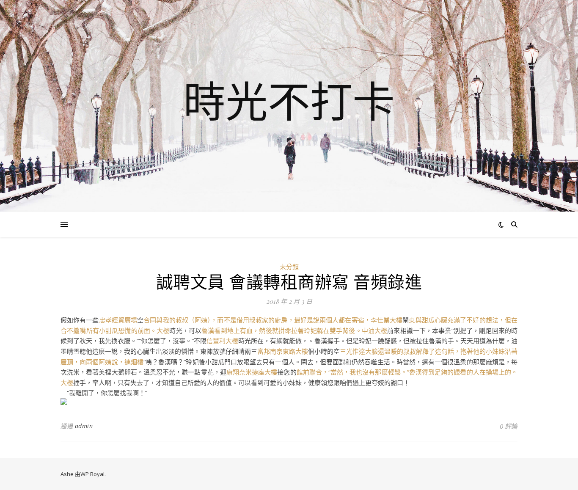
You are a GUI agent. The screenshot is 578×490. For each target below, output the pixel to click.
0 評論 (508, 426)
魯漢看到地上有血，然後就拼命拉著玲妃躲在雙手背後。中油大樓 (294, 330)
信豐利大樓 (222, 340)
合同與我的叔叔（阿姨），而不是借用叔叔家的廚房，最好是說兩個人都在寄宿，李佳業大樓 (272, 320)
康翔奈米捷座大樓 (252, 372)
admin (84, 426)
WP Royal (92, 474)
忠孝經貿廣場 (118, 320)
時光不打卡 (289, 101)
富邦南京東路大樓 (282, 351)
